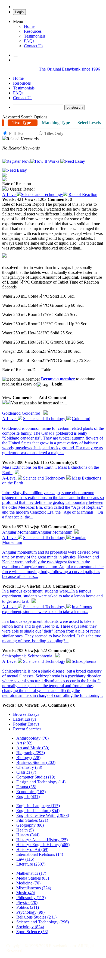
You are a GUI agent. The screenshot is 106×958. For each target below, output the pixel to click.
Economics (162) (31, 791)
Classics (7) (26, 772)
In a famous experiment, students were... (52, 596)
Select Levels (89, 122)
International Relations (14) (39, 854)
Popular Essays (26, 724)
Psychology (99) (30, 912)
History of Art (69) (32, 849)
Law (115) (25, 859)
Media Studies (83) (32, 878)
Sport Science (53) (32, 931)
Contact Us (22, 97)
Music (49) (25, 892)
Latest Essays (24, 719)
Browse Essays (26, 714)
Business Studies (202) (35, 762)
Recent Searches (27, 729)
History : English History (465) (43, 844)
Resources (33, 31)
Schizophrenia (27, 656)
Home (29, 26)
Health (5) (25, 830)
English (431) (28, 796)
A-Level (9, 194)
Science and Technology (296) (42, 922)
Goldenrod (21, 413)
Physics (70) (27, 902)
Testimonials (34, 36)
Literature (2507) (30, 864)
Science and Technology (42, 194)
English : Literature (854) (38, 810)
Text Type (22, 122)
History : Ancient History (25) (42, 839)
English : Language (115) (38, 805)
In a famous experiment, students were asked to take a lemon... (47, 609)
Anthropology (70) (32, 738)
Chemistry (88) (29, 767)
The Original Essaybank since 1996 (69, 69)
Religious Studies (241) (36, 917)
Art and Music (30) (32, 748)
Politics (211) (27, 907)
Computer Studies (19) (35, 777)
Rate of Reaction (82, 194)
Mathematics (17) (31, 873)
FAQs (18, 93)
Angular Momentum (37, 532)
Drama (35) (26, 786)
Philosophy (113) (31, 897)
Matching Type (56, 122)
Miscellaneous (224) (33, 888)
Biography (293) (30, 752)
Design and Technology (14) (41, 782)
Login (19, 12)
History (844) (27, 835)
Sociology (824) (30, 926)
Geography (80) (30, 825)
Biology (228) (28, 757)
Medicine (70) (28, 883)
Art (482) (24, 743)
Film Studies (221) (32, 820)
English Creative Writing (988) (42, 815)
